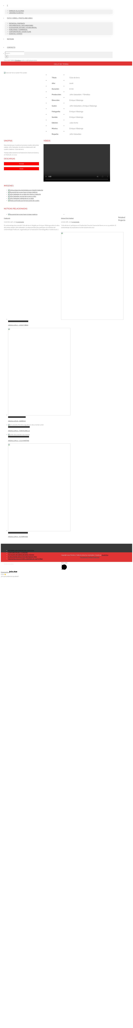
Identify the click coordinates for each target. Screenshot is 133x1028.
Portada (21, 163)
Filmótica (18, 60)
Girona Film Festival (67, 218)
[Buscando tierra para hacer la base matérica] (22, 192)
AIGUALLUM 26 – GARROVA (17, 417)
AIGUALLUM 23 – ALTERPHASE (18, 533)
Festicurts (7, 218)
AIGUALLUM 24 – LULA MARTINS (18, 436)
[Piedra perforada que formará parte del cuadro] (23, 200)
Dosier (21, 168)
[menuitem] (60, 7)
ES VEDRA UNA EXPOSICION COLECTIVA (21, 550)
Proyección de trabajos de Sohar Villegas (21, 554)
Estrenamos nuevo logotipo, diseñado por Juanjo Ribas (25, 559)
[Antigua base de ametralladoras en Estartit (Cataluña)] (25, 190)
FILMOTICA (105, 555)
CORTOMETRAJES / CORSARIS (18, 552)
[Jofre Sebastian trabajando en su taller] (21, 198)
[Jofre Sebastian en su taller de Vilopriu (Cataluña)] (24, 194)
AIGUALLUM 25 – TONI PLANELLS (19, 427)
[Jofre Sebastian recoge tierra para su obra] (22, 196)
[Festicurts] (22, 214)
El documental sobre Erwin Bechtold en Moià (22, 557)
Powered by (5, 572)
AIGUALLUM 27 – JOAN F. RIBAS (18, 321)
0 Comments (20, 222)
